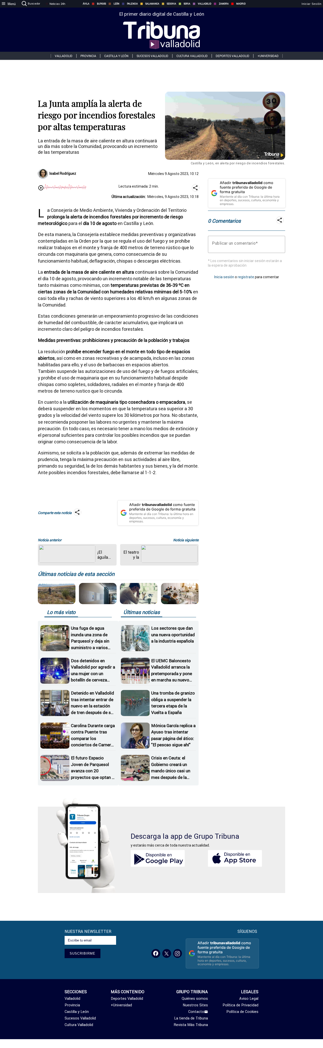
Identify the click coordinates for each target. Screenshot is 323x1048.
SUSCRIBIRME (82, 953)
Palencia (132, 3)
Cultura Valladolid (192, 56)
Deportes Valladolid (232, 56)
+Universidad (268, 56)
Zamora (224, 3)
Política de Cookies (242, 1011)
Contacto (196, 1011)
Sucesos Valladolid (152, 56)
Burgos (101, 3)
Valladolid (204, 3)
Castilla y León (116, 56)
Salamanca (152, 3)
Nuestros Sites (195, 1005)
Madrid (241, 3)
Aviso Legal (248, 998)
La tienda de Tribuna (191, 1018)
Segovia (171, 3)
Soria (187, 3)
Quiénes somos (195, 998)
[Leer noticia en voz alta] (41, 188)
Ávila (86, 3)
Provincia (88, 56)
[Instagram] (177, 953)
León (116, 3)
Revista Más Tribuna (191, 1025)
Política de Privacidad (240, 1005)
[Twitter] (166, 953)
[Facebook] (155, 953)
